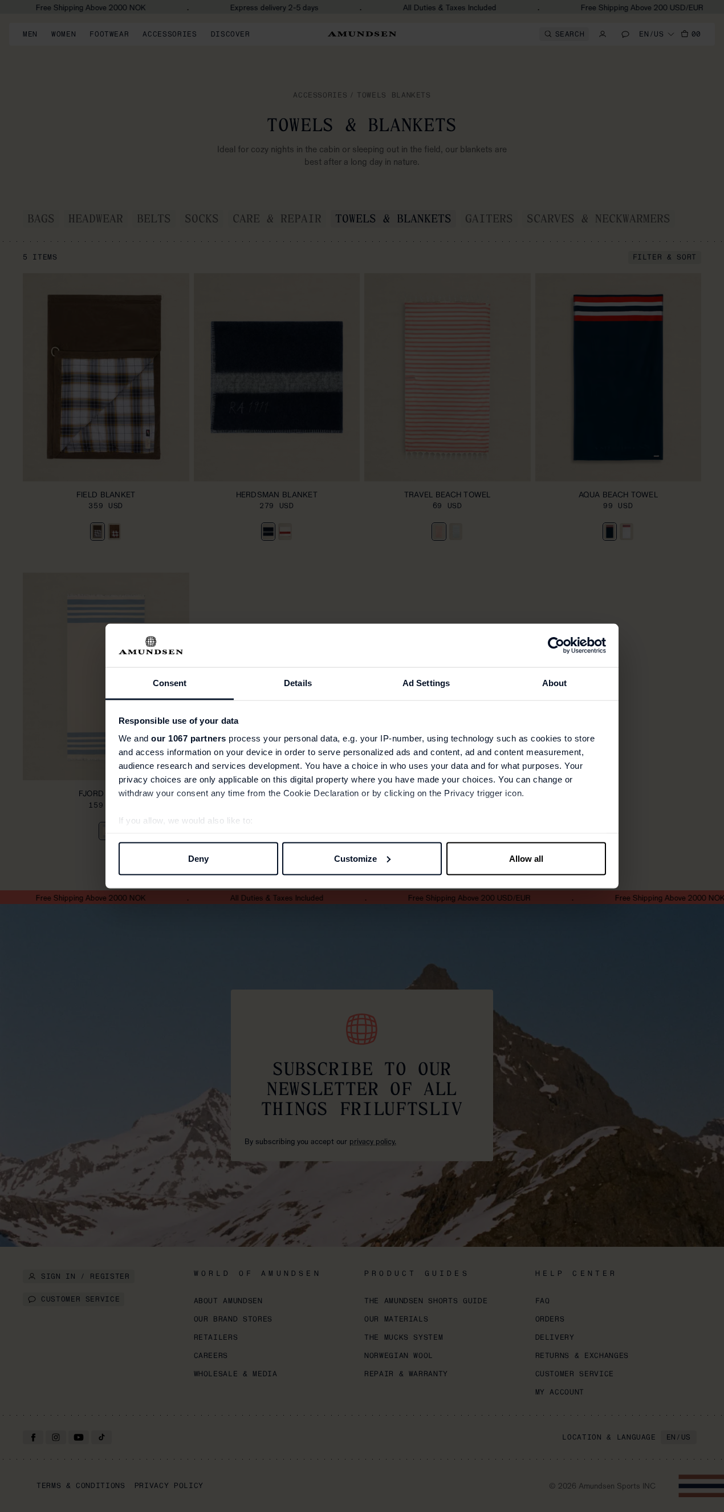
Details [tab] (298, 683)
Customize (355, 858)
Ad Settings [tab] (426, 683)
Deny (198, 858)
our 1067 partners (188, 738)
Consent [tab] (170, 683)
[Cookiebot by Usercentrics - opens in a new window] (556, 645)
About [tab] (554, 683)
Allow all (526, 858)
